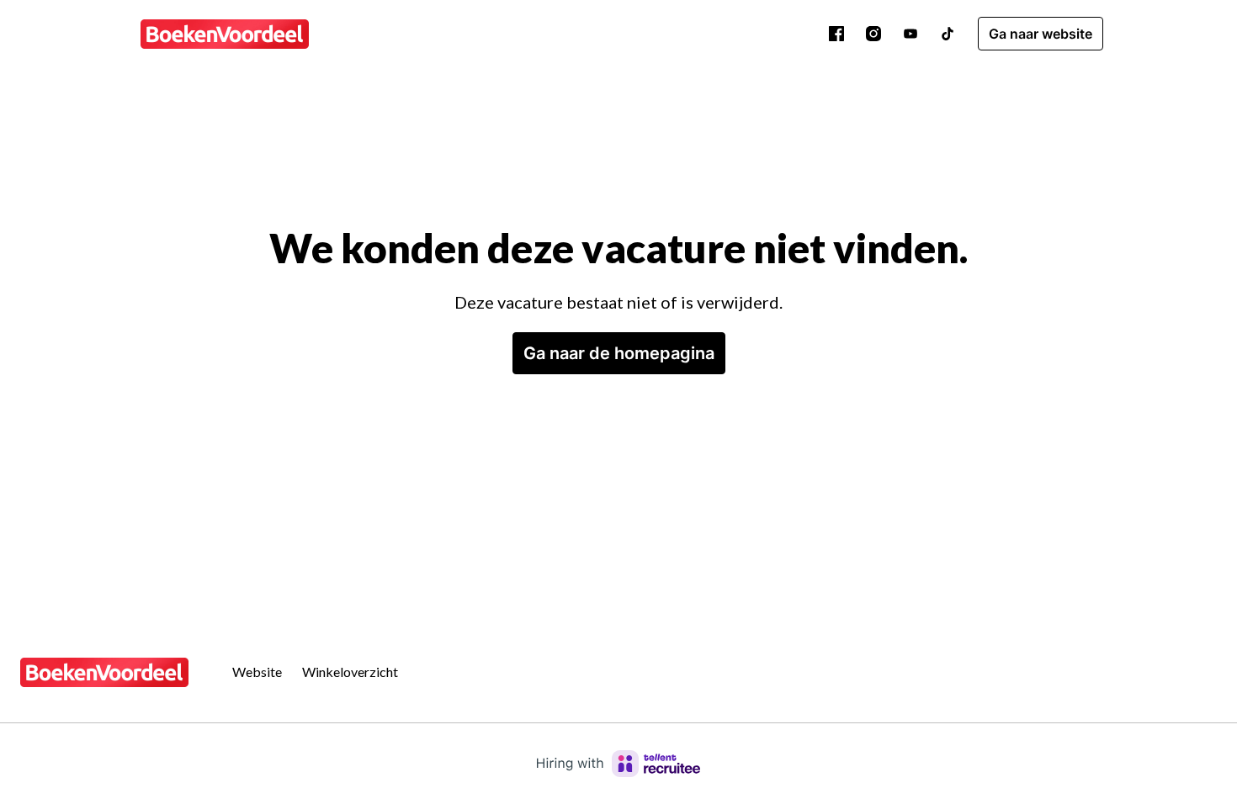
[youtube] (910, 33)
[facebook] (836, 33)
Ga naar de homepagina (618, 353)
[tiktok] (947, 33)
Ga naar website (1040, 33)
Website (257, 672)
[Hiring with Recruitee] (618, 763)
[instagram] (873, 33)
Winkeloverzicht (350, 672)
